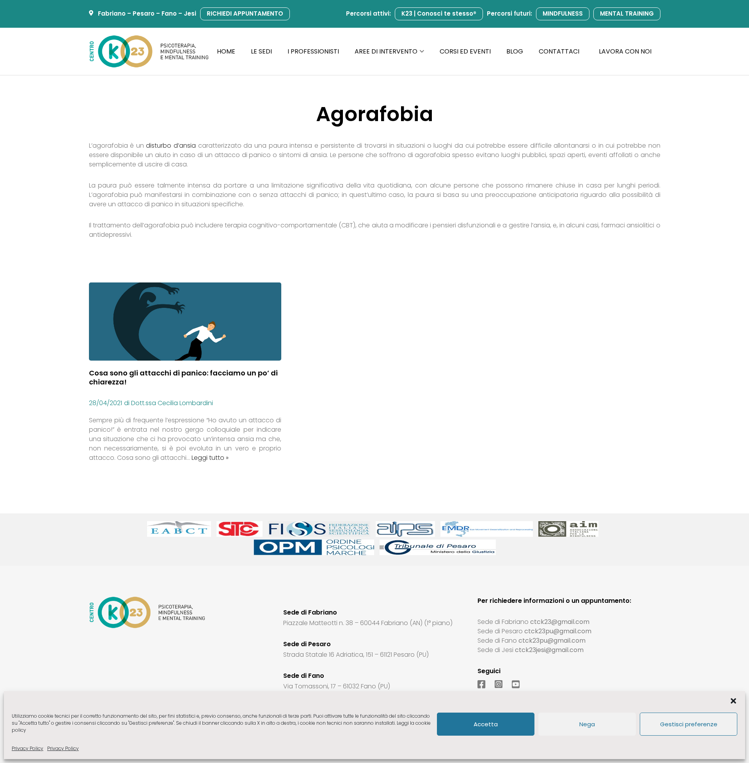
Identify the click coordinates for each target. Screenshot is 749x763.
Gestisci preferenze (688, 724)
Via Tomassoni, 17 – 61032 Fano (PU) (336, 686)
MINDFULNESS (563, 13)
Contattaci (559, 51)
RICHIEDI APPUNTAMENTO (245, 13)
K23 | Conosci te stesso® (438, 13)
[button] (733, 701)
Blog (514, 51)
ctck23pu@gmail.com (557, 631)
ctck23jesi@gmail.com (549, 649)
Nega (587, 724)
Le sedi (261, 51)
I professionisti (313, 51)
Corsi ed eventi (465, 51)
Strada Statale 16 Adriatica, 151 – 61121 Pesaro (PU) (356, 654)
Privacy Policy (27, 748)
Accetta (486, 724)
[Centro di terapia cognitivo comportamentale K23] (149, 51)
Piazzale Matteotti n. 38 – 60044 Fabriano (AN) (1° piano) (368, 622)
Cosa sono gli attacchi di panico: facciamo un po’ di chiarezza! (183, 377)
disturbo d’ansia (171, 145)
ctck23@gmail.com (559, 621)
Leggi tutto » (210, 457)
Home (226, 51)
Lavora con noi (625, 51)
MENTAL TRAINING (627, 13)
